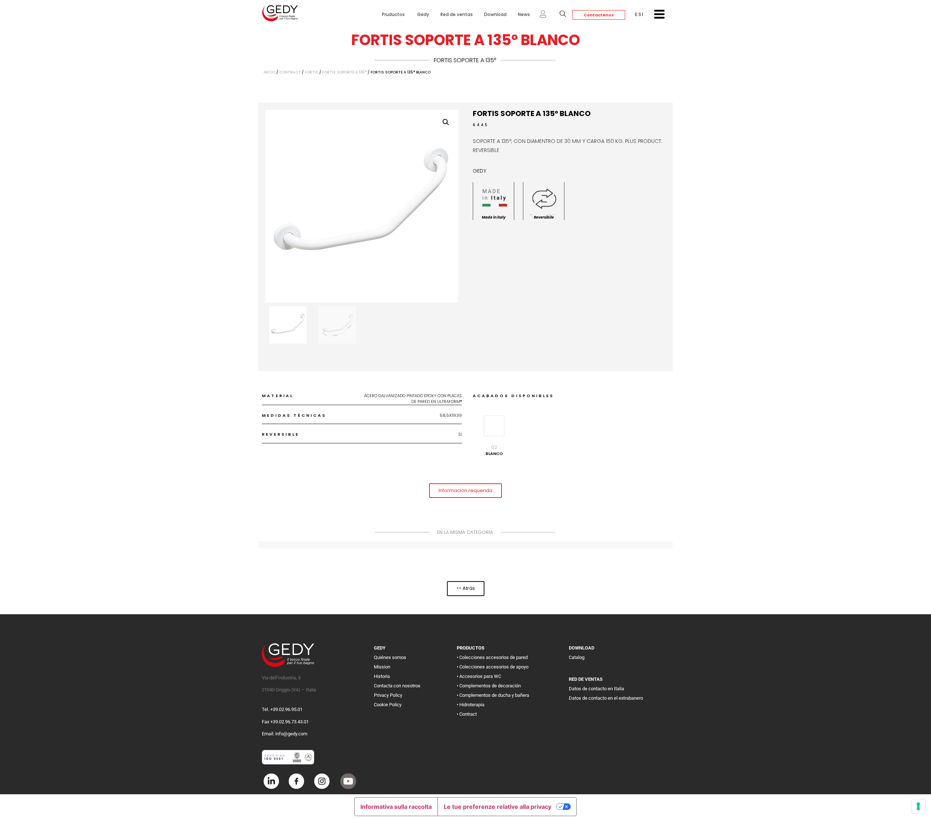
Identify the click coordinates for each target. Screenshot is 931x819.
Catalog (576, 657)
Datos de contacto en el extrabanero (606, 698)
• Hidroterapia (470, 704)
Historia (382, 676)
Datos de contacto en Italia (596, 688)
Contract (290, 72)
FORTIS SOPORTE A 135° (465, 60)
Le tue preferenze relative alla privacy (497, 806)
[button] (445, 122)
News (524, 14)
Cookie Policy (387, 704)
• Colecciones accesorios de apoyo (492, 667)
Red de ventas (456, 14)
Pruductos (394, 14)
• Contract (467, 714)
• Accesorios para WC (479, 676)
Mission (382, 667)
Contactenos (599, 15)
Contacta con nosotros (397, 685)
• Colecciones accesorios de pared (492, 657)
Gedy (423, 14)
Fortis (311, 72)
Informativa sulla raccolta (396, 806)
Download (495, 14)
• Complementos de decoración (489, 685)
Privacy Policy (388, 695)
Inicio (269, 72)
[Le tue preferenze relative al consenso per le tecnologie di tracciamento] (918, 806)
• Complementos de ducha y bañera (493, 695)
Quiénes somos (390, 657)
